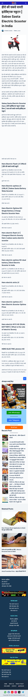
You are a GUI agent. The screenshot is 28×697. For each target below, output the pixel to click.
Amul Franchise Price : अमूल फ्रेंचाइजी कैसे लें (14, 571)
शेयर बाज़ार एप (14, 610)
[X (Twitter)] (19, 692)
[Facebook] (9, 692)
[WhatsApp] (5, 692)
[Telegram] (23, 692)
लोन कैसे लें (4, 582)
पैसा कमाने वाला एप (14, 604)
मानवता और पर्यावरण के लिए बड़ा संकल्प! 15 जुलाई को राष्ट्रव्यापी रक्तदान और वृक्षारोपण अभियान (16, 471)
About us (11, 683)
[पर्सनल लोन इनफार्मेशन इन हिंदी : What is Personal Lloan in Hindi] (14, 540)
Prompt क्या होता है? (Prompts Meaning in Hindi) (16, 478)
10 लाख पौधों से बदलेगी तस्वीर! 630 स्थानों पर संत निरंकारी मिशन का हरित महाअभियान (17, 444)
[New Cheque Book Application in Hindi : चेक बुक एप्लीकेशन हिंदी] (14, 518)
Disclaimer (7, 686)
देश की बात (14, 427)
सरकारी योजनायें (5, 584)
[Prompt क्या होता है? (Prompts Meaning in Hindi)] (5, 478)
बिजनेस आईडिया (5, 579)
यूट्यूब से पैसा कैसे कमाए (14, 634)
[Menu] (2, 3)
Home (5, 683)
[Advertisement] (14, 143)
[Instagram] (16, 692)
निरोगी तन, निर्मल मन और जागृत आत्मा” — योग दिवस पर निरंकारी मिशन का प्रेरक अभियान (17, 484)
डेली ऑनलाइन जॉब (14, 606)
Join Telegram (14, 420)
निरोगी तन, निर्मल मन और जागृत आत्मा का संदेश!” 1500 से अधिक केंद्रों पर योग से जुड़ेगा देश (17, 500)
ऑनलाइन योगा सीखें (6, 586)
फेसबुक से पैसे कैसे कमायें (14, 638)
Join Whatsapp (14, 412)
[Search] (24, 378)
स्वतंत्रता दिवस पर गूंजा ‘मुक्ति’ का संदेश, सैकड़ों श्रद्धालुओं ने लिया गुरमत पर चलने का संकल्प (17, 451)
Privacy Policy (20, 683)
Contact (14, 686)
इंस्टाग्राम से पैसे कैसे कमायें (14, 636)
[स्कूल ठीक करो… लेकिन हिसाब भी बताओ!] (5, 438)
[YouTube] (12, 692)
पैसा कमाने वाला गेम (14, 608)
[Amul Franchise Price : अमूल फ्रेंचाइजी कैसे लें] (14, 562)
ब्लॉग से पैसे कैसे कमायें (14, 640)
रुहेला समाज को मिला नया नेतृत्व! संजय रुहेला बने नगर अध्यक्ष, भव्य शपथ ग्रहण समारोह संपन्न (17, 464)
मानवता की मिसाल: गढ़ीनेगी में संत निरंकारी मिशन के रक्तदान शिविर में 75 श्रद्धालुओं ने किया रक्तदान (17, 458)
